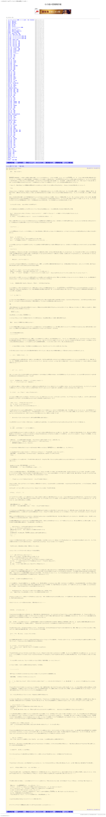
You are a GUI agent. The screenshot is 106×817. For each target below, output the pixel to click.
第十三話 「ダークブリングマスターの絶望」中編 (17, 37)
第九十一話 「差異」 (12, 137)
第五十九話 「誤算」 (12, 95)
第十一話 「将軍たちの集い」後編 (14, 34)
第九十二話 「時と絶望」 (12, 138)
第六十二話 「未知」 (12, 99)
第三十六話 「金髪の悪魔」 (13, 65)
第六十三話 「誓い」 (12, 100)
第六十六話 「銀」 (11, 104)
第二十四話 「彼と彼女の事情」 (14, 50)
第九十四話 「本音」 (12, 141)
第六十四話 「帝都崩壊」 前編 (14, 101)
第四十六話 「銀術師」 (12, 78)
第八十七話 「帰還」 (12, 132)
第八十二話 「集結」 (12, 126)
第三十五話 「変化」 (12, 64)
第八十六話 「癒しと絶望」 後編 (14, 131)
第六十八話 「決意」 (12, 106)
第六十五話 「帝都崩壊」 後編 (14, 102)
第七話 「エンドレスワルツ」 (13, 28)
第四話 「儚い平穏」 (12, 24)
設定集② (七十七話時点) (12, 120)
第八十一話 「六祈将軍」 (12, 125)
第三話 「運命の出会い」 (12, 23)
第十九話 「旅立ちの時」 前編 (14, 44)
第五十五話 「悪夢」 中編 (13, 90)
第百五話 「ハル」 (11, 154)
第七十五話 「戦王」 (12, 116)
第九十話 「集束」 (11, 136)
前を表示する (90, 168)
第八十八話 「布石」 (12, 133)
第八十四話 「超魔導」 (12, 128)
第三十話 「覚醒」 (11, 58)
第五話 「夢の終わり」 (12, 26)
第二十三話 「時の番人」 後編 (14, 49)
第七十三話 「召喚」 (12, 112)
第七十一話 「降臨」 (12, 110)
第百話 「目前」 (11, 148)
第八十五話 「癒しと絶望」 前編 (14, 130)
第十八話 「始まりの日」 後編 (14, 43)
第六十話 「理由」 (11, 96)
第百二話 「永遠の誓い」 (12, 151)
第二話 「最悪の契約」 (12, 22)
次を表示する (97, 168)
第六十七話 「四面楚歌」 (12, 105)
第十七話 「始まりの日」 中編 (14, 42)
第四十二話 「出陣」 (12, 73)
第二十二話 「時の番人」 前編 (14, 48)
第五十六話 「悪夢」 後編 (13, 91)
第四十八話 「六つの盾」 (12, 80)
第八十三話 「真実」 (12, 127)
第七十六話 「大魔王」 (12, 117)
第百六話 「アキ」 (11, 156)
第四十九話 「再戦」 (12, 81)
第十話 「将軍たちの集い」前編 (14, 33)
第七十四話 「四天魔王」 (12, 115)
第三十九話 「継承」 (12, 69)
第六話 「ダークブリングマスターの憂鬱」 (16, 27)
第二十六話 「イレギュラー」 (13, 53)
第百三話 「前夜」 (11, 152)
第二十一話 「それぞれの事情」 (14, 47)
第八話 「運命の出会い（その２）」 (14, 29)
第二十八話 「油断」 (12, 55)
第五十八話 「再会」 (12, 94)
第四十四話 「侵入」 (12, 75)
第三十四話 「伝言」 (12, 63)
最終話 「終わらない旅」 (12, 157)
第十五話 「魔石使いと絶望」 (13, 39)
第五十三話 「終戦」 (12, 86)
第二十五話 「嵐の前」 (12, 52)
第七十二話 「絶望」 (12, 111)
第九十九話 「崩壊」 (12, 147)
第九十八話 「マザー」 (12, 146)
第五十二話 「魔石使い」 (12, 85)
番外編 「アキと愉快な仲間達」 (14, 32)
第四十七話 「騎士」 (12, 79)
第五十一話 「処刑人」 (12, 84)
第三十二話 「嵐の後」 (12, 60)
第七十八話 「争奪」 (12, 121)
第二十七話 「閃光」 (12, 54)
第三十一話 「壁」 (11, 59)
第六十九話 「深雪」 (12, 107)
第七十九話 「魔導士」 (12, 122)
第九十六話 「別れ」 (12, 143)
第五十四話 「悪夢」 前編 (13, 89)
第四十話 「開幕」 (11, 70)
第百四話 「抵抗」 (11, 153)
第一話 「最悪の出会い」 (12, 21)
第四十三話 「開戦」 (12, 74)
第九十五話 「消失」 (12, 142)
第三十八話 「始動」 (12, 68)
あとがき (9, 158)
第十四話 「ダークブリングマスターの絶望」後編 (17, 38)
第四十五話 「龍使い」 (12, 76)
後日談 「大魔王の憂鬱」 (12, 159)
